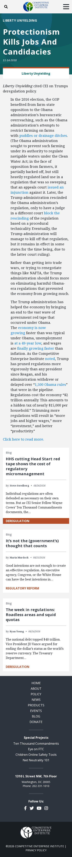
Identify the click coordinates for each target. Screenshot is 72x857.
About (36, 688)
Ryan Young (17, 631)
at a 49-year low (27, 343)
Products (36, 705)
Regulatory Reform (22, 588)
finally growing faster (35, 348)
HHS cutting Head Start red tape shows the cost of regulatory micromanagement (33, 466)
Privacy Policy (36, 850)
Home (36, 683)
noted (50, 358)
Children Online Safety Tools (36, 755)
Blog (36, 716)
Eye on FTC (36, 749)
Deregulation (17, 521)
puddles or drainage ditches (43, 135)
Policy (36, 694)
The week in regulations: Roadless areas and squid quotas (31, 614)
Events (36, 711)
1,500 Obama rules (50, 384)
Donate (36, 722)
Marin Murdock (19, 557)
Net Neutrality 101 (36, 760)
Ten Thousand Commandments (36, 743)
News (36, 700)
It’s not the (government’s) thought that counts (32, 543)
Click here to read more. (23, 439)
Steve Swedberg (19, 485)
